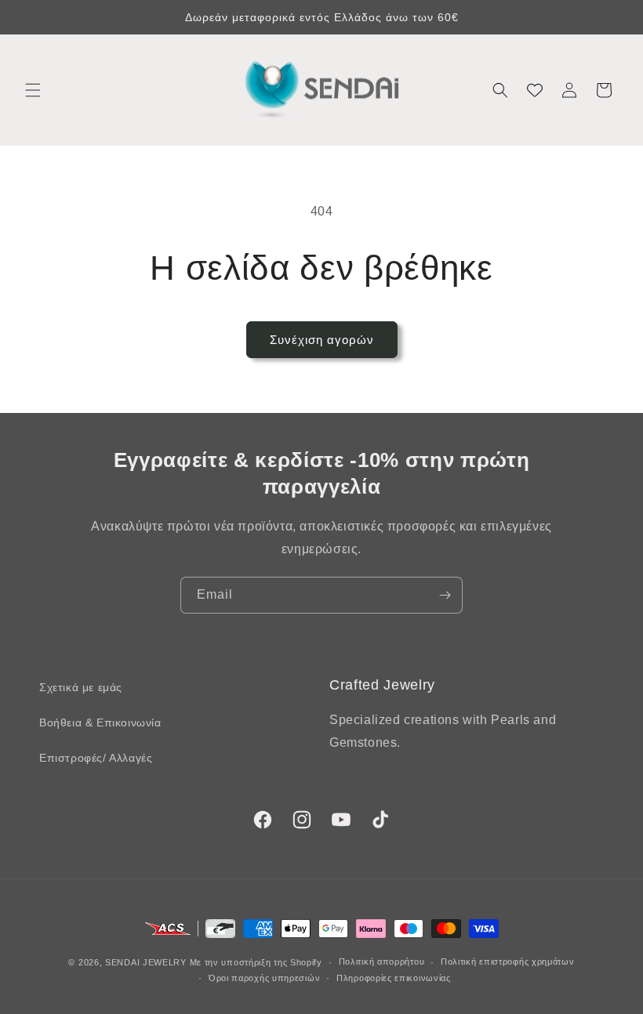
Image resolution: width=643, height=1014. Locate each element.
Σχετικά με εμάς (80, 687)
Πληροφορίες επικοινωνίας (393, 978)
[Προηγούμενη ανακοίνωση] (30, 17)
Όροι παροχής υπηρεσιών (264, 978)
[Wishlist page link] (535, 90)
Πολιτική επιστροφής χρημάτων (508, 961)
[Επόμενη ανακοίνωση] (612, 17)
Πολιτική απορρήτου (382, 961)
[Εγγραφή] (444, 595)
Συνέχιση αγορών (322, 339)
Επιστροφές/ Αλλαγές (95, 757)
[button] (33, 90)
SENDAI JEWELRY (146, 962)
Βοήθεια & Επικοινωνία (100, 722)
